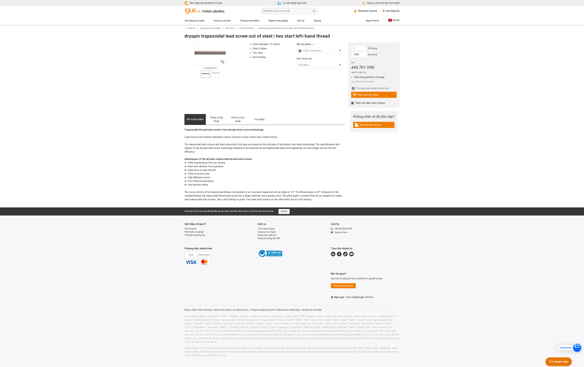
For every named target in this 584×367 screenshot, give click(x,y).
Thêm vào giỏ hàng (365, 95)
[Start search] (314, 11)
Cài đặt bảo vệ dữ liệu (312, 310)
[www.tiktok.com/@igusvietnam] (345, 254)
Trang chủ (191, 28)
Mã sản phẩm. (304, 44)
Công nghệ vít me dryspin (210, 28)
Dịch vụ (300, 20)
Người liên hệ (372, 20)
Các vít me (230, 28)
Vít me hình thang (246, 28)
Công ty (317, 20)
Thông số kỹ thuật (216, 119)
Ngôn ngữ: (344, 297)
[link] (374, 125)
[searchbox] (287, 11)
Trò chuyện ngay (558, 361)
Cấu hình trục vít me (368, 126)
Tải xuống (259, 119)
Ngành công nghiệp (278, 20)
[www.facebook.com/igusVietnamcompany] (339, 254)
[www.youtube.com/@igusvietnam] (351, 254)
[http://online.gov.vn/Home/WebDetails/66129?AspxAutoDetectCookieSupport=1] (270, 253)
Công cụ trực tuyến (238, 119)
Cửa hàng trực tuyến (194, 20)
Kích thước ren (304, 58)
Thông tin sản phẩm (249, 20)
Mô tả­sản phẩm (195, 119)
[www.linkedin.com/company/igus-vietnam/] (333, 254)
